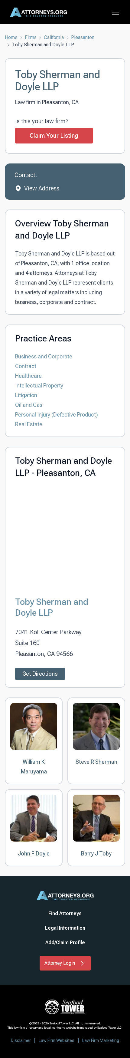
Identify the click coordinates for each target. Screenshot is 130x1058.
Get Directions (40, 674)
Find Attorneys (65, 913)
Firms (31, 37)
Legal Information (65, 928)
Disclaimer (21, 1040)
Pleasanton (82, 37)
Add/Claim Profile (65, 942)
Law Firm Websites (56, 1040)
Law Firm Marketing (100, 1040)
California (54, 37)
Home (11, 37)
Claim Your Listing (54, 135)
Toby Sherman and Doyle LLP (51, 607)
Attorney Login (59, 963)
